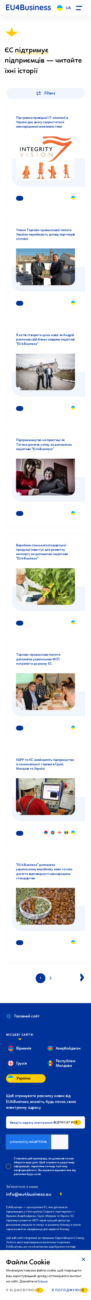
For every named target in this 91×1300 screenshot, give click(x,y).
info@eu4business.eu (28, 1194)
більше (42, 1281)
